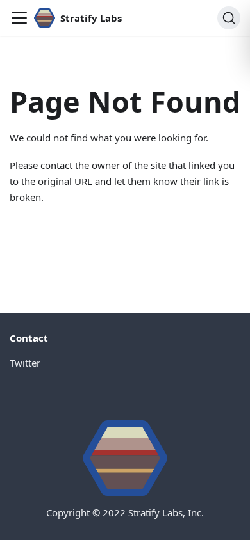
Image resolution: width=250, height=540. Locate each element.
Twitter (25, 362)
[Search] (228, 17)
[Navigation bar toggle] (19, 18)
